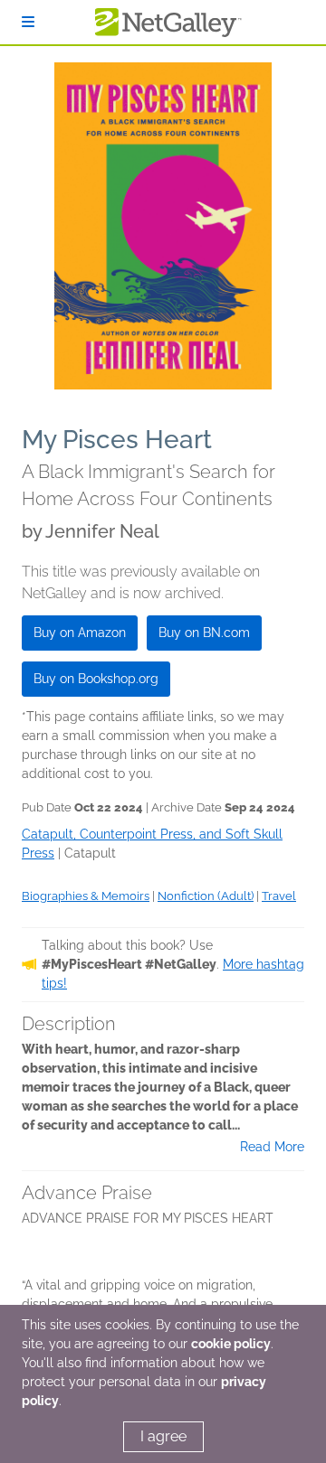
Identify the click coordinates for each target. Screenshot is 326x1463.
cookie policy (231, 1343)
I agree (163, 1436)
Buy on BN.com (204, 632)
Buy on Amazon (80, 632)
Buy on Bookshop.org (96, 678)
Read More (272, 1146)
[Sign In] (28, 22)
